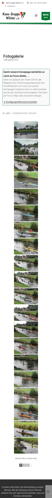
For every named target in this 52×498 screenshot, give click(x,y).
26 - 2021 (6, 113)
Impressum (11, 6)
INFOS (46, 15)
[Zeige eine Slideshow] (26, 458)
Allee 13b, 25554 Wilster (38, 3)
